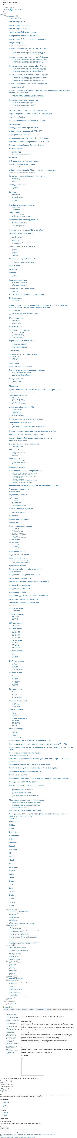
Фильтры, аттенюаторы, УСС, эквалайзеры (27, 230)
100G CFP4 (15, 619)
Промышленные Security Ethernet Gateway (26, 145)
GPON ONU (15, 731)
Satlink (12, 898)
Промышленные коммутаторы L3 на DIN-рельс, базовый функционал (29, 59)
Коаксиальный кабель (18, 558)
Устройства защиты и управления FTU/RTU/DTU (29, 141)
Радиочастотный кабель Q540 (19, 282)
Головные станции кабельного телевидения (27, 175)
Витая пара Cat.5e (16, 548)
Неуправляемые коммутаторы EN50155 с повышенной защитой (28, 96)
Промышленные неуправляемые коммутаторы (28, 83)
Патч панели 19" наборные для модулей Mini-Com (24, 480)
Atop (11, 863)
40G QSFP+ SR (16, 632)
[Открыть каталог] (17, 17)
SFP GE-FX (15, 682)
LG (10, 853)
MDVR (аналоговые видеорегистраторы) (22, 372)
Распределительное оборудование (23, 219)
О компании (6, 1102)
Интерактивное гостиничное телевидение (19, 939)
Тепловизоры (14, 350)
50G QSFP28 (15, 625)
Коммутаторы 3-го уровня (19, 25)
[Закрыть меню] (5, 14)
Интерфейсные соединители (21, 585)
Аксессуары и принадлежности (22, 288)
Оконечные (15, 276)
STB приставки (15, 298)
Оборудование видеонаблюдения (17, 314)
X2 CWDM (14, 694)
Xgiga (11, 877)
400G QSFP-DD (16, 611)
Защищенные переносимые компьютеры (22, 425)
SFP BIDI (14, 676)
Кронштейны (15, 291)
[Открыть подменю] (16, 910)
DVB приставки (15, 300)
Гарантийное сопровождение (16, 954)
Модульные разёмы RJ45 (18, 452)
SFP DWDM (15, 679)
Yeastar (12, 891)
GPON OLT (15, 732)
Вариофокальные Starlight (18, 335)
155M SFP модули (16, 151)
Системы (12, 1009)
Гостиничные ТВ (16, 511)
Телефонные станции (18, 395)
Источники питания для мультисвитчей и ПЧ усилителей (26, 242)
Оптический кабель (17, 551)
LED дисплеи (15, 528)
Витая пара (14, 542)
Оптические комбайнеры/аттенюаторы (25, 771)
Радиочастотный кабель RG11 (19, 284)
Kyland (12, 839)
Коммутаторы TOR (17, 21)
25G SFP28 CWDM (16, 646)
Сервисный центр (13, 956)
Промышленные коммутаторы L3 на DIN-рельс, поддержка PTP (28, 61)
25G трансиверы (16, 640)
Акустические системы (18, 494)
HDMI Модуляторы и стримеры (22, 205)
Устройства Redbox (17, 117)
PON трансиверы (16, 728)
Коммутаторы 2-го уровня (19, 28)
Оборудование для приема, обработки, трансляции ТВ (22, 172)
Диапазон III (15, 250)
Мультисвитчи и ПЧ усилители (21, 233)
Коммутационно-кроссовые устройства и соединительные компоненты (29, 787)
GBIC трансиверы (16, 709)
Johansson (13, 867)
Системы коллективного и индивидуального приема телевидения (25, 930)
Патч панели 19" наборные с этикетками (22, 482)
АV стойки (13, 515)
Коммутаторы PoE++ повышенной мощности (27, 39)
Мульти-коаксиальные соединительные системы (29, 581)
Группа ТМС (12, 986)
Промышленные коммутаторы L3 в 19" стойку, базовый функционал (29, 51)
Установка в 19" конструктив (19, 86)
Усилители (13, 191)
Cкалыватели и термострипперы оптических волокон (25, 804)
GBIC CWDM (15, 715)
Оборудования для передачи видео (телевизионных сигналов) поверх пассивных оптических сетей (38, 814)
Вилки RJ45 (15, 455)
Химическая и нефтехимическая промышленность (21, 923)
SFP (13, 675)
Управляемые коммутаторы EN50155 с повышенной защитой (27, 95)
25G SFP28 (15, 643)
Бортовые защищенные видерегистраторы (27, 370)
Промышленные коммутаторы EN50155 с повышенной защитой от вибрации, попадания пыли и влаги (41, 91)
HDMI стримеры (16, 209)
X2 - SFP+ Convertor (17, 697)
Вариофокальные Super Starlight (20, 346)
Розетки (12, 272)
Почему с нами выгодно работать (17, 988)
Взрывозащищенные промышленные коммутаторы (30, 113)
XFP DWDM (15, 657)
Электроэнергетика (14, 917)
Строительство (12, 922)
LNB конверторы (16, 265)
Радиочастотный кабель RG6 (19, 285)
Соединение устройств (18, 592)
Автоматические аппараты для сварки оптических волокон (26, 802)
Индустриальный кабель (19, 554)
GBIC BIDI (14, 713)
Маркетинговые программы (16, 978)
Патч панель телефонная (18, 479)
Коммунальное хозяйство (15, 916)
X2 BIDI (14, 693)
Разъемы (13, 157)
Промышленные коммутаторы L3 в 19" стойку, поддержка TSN (27, 54)
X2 (12, 691)
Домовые (14, 200)
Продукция (5, 1112)
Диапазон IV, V (15, 252)
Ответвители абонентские (18, 226)
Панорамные (15, 322)
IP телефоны (15, 411)
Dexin (11, 894)
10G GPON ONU (16, 720)
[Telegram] (6, 1007)
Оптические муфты (17, 790)
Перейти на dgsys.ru (5, 1081)
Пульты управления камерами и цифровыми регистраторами (34, 389)
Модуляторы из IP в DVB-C (18, 215)
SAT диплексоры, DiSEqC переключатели (26, 294)
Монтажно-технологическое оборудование (26, 800)
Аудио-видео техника (14, 491)
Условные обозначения (15, 972)
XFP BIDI (14, 654)
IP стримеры (15, 187)
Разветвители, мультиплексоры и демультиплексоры (25, 795)
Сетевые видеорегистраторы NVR (23, 354)
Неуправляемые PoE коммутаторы (23, 35)
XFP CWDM (15, 656)
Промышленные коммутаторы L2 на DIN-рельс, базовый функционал (29, 77)
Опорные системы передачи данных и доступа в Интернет (23, 936)
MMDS (13, 253)
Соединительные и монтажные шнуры (21, 792)
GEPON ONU (15, 734)
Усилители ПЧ (15, 240)
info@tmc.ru (10, 1005)
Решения (18, 1009)
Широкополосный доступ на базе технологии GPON (22, 943)
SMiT (11, 856)
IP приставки (15, 302)
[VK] (10, 1007)
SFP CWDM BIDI (16, 681)
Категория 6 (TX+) (16, 449)
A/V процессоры (16, 503)
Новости (5, 1103)
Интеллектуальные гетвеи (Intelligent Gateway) (28, 138)
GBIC (13, 712)
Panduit (12, 846)
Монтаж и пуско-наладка (15, 951)
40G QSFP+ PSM (16, 634)
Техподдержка (12, 965)
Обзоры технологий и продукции (17, 962)
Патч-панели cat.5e (17, 477)
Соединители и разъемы (15, 571)
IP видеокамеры (16, 318)
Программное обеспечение (20, 366)
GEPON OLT (15, 735)
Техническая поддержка (15, 953)
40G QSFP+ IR (15, 635)
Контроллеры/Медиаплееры (19, 534)
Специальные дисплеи (17, 531)
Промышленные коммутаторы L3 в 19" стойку (28, 48)
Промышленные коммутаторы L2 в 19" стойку (28, 65)
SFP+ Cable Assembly (17, 669)
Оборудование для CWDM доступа (23, 781)
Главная (6, 1009)
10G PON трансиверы (18, 718)
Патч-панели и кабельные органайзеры (25, 470)
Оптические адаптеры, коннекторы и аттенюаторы (24, 793)
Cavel (11, 828)
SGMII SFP (15, 685)
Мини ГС (14, 181)
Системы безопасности (15, 928)
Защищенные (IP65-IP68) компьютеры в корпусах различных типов (28, 426)
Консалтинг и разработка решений (17, 947)
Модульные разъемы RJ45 (18, 461)
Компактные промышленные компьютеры (26, 434)
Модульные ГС (15, 178)
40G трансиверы (16, 628)
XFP (13, 653)
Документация (12, 964)
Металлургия (12, 914)
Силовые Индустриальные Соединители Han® (28, 595)
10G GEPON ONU (16, 724)
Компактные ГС (16, 180)
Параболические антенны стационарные (22, 261)
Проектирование (13, 948)
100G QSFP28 (15, 616)
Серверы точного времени (20, 134)
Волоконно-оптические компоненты (24, 443)
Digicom (12, 881)
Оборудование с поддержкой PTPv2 (24, 127)
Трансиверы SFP (13, 605)
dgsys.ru (2, 1134)
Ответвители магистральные (19, 222)
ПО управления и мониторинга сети (24, 160)
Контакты (5, 1106)
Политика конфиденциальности (12, 1134)
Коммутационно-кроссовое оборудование (26, 785)
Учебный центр (13, 957)
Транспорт (11, 919)
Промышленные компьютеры (16, 415)
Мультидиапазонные (17, 202)
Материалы (12, 973)
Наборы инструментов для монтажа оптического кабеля (26, 805)
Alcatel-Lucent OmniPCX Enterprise (20, 401)
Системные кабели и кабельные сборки (25, 568)
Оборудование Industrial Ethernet (17, 45)
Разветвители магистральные (19, 223)
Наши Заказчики (13, 983)
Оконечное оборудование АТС (21, 407)
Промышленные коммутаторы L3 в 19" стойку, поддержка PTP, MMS (29, 52)
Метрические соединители (20, 578)
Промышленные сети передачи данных (19, 933)
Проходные (15, 275)
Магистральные (16, 194)
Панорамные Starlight (17, 334)
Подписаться (4, 1128)
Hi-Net (11, 905)
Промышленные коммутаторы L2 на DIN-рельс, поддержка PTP (28, 78)
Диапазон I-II (15, 249)
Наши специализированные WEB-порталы (19, 997)
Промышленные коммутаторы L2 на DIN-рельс (28, 74)
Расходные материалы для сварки (20, 796)
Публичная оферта (4, 1135)
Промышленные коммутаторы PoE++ (21, 107)
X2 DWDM (14, 696)
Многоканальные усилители (19, 505)
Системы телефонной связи (16, 931)
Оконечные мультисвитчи (18, 239)
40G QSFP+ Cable (16, 637)
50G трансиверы (16, 622)
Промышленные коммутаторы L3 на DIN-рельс (28, 57)
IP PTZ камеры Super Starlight (19, 347)
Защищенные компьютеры (20, 422)
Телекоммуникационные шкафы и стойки (22, 789)
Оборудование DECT (17, 412)
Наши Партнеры (13, 985)
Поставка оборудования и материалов (18, 950)
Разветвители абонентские (18, 225)
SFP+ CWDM (15, 666)
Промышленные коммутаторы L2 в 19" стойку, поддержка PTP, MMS (29, 70)
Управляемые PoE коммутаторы (22, 32)
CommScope (14, 832)
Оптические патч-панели (18, 446)
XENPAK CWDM (16, 704)
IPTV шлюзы (15, 188)
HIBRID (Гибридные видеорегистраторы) (22, 375)
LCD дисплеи (15, 530)
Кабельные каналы (17, 467)
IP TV (10, 940)
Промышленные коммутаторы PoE (23, 99)
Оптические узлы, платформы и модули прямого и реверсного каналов (39, 778)
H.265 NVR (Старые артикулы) (19, 356)
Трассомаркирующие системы (19, 807)
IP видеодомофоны (17, 378)
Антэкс (12, 901)
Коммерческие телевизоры (18, 512)
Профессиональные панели (20, 526)
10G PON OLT (15, 725)
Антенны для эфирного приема (22, 246)
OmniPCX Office (16, 402)
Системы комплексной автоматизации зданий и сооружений (24, 942)
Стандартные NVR (16, 358)
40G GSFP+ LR (16, 631)
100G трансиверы (16, 614)
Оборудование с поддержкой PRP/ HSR (25, 131)
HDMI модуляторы (16, 207)
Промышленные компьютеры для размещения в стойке (32, 431)
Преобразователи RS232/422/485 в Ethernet (27, 120)
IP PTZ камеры (15, 326)
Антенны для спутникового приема (23, 258)
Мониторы (14, 382)
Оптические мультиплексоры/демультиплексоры (29, 764)
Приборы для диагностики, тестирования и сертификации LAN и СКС (38, 743)
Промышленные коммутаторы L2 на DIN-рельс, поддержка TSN (28, 80)
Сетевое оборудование (15, 18)
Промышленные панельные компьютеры (26, 418)
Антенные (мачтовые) (17, 197)
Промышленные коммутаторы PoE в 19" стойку (23, 105)
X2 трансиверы (15, 689)
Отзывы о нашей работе (15, 992)
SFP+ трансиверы (16, 661)
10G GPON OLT (16, 722)
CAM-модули (14, 310)
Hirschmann (14, 835)
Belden (12, 825)
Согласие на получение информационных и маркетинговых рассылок (37, 1134)
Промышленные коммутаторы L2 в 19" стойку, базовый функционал (29, 68)
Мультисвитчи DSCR (17, 237)
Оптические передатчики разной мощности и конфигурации (34, 767)
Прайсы (11, 975)
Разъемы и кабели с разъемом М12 (24, 599)
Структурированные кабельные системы (19, 927)
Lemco (12, 887)
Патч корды (15, 453)
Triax (11, 884)
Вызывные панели (16, 381)
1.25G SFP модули (16, 152)
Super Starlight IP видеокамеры (22, 340)
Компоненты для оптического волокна (25, 810)
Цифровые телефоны (17, 409)
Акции (10, 908)
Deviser (12, 870)
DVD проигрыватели (17, 502)
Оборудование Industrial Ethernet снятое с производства (32, 170)
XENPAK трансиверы (18, 700)
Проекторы (15, 500)
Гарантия (11, 967)
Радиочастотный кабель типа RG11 (21, 562)
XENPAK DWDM (16, 706)
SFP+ (13, 663)
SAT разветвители (16, 243)
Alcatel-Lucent (14, 821)
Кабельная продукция (18, 280)
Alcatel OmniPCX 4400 (17, 399)
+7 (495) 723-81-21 (12, 1003)
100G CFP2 (15, 618)
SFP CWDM (15, 678)
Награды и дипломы (14, 991)
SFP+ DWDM (15, 668)
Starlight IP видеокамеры (19, 330)
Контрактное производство (15, 959)
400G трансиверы (16, 608)
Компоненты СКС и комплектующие (18, 440)
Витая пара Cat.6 (16, 545)
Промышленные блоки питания (22, 164)
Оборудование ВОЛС (14, 761)
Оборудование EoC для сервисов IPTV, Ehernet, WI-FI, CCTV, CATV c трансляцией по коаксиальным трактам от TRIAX (38, 306)
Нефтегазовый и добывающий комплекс (19, 911)
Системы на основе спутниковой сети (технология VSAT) (23, 937)
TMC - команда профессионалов (17, 994)
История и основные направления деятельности (21, 982)
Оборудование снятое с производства (18, 755)
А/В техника (14, 498)
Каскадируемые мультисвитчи (19, 236)
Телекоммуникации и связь (16, 913)
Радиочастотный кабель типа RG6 (20, 560)
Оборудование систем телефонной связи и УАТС (21, 392)
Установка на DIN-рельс (18, 87)
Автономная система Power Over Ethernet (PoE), (24, 476)
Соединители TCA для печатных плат (24, 574)
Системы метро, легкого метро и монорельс (40, 1009)
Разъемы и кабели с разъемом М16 (24, 602)
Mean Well (13, 842)
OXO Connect (15, 398)
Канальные (15, 199)
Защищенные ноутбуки (18, 428)
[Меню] (3, 12)
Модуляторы (14, 212)
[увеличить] (32, 1066)
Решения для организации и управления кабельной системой (34, 485)
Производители (13, 818)
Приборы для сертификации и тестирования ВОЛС (30, 740)
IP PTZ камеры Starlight (18, 337)
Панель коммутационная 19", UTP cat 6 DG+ (23, 474)
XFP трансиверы (16, 650)
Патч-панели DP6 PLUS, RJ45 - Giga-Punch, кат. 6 (24, 473)
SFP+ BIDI (14, 665)
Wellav (11, 874)
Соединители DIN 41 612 (19, 588)
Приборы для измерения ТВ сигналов (25, 752)
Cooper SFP (15, 684)
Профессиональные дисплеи (21, 508)
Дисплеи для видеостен (18, 533)
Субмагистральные (17, 196)
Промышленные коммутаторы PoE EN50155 (23, 102)
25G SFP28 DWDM (16, 647)
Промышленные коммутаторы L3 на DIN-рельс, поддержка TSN (28, 62)
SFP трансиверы (16, 148)
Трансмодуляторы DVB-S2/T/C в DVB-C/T (22, 216)
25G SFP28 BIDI (16, 644)
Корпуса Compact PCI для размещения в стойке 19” (30, 438)
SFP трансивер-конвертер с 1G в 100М (21, 154)
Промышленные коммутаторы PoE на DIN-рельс (24, 104)
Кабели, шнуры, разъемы (19, 519)
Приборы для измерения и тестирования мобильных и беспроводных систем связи (41, 748)
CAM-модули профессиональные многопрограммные (25, 313)
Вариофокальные (16, 323)
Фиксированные (16, 320)
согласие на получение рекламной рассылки (27, 1129)
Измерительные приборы (15, 737)
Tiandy (12, 860)
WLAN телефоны (16, 414)
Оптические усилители (18, 774)
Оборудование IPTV (17, 184)
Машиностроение (13, 920)
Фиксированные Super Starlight (19, 343)
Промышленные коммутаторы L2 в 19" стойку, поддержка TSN (27, 71)
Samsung (13, 849)
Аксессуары (14, 363)
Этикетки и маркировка (18, 488)
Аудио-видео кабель (17, 565)
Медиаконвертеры (16, 42)
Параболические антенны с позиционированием (24, 262)
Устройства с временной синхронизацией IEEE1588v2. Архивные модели (39, 758)
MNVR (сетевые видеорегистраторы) (21, 374)
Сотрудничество (13, 995)
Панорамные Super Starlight (19, 344)
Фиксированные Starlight (18, 332)
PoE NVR (14, 359)
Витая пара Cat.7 (16, 546)
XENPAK (14, 703)
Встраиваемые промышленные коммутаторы (28, 110)
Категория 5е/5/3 (16, 458)
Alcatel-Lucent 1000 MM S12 (19, 404)
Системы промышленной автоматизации (19, 934)
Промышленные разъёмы (18, 462)
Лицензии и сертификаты (15, 989)
